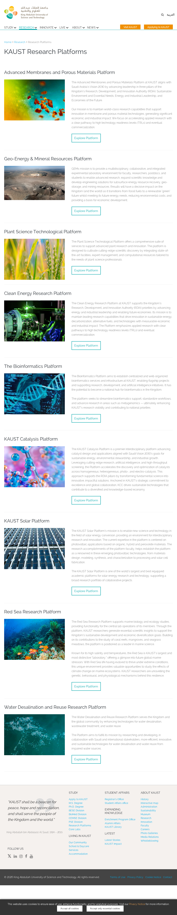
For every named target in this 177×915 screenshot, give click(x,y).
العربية (170, 14)
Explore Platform (86, 138)
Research (26, 27)
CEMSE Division (77, 818)
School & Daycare (79, 846)
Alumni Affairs (112, 823)
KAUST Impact (113, 843)
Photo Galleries (149, 833)
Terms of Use (117, 877)
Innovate (47, 27)
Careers (145, 829)
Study (8, 27)
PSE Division (76, 821)
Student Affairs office (116, 803)
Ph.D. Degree (76, 806)
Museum (145, 814)
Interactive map (149, 803)
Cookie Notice (153, 877)
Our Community (78, 842)
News (91, 27)
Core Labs (74, 829)
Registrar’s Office (114, 799)
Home (8, 42)
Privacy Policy (135, 877)
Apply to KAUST (78, 799)
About (77, 27)
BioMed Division (77, 814)
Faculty (145, 825)
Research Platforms (80, 825)
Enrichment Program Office (120, 819)
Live (62, 27)
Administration (149, 806)
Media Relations (150, 837)
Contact (167, 877)
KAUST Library (113, 827)
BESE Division (76, 810)
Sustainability (148, 810)
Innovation (146, 821)
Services (73, 850)
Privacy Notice (137, 904)
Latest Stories (112, 840)
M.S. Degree (75, 803)
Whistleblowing (149, 840)
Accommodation (78, 853)
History (145, 799)
